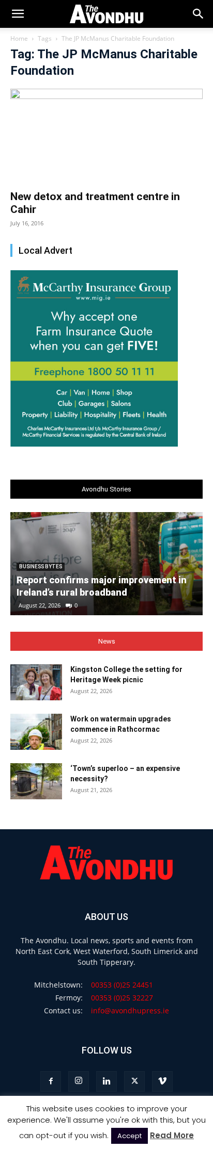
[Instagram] (78, 1081)
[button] (198, 14)
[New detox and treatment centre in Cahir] (106, 136)
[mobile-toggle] (17, 14)
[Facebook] (50, 1081)
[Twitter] (134, 1081)
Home (19, 38)
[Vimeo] (162, 1081)
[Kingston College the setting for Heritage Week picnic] (36, 682)
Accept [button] (129, 1136)
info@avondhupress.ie (130, 1010)
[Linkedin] (106, 1081)
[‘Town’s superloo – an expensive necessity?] (36, 781)
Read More (172, 1135)
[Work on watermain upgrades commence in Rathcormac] (36, 732)
